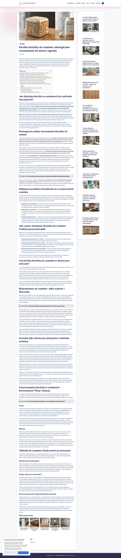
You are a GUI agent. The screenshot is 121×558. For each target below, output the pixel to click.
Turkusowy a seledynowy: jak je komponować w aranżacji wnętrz (91, 175)
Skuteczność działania (26, 89)
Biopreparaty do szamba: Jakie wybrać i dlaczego (32, 80)
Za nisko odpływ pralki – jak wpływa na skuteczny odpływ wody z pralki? (91, 19)
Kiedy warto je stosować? (26, 90)
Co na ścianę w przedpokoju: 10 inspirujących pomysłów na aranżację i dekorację (90, 107)
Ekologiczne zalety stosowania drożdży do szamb (32, 74)
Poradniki (22, 43)
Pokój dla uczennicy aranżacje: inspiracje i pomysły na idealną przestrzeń (89, 197)
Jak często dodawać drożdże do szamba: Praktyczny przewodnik (35, 77)
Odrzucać (14, 552)
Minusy (22, 86)
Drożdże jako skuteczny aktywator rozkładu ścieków (32, 82)
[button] (31, 542)
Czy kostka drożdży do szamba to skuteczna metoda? (33, 79)
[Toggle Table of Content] (49, 71)
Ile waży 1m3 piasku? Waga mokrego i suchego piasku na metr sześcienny (91, 63)
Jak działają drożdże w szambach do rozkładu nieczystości (34, 73)
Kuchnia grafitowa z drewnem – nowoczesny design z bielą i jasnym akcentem (90, 153)
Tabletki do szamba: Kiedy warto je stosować (31, 88)
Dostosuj (7, 552)
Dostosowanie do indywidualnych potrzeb (30, 92)
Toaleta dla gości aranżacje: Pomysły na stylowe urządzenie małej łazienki (91, 130)
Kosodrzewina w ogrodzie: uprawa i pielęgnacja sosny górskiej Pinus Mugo (91, 41)
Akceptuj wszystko (23, 552)
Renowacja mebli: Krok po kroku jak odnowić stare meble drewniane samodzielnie (91, 220)
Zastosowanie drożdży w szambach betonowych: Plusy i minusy (35, 83)
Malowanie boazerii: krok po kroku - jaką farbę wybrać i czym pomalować (90, 85)
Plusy (22, 85)
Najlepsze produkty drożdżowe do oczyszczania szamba (33, 76)
